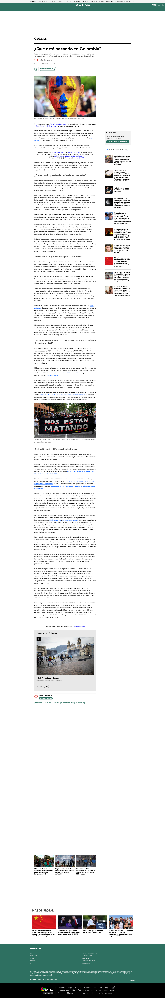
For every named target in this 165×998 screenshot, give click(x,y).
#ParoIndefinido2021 (59, 152)
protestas (38, 703)
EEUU (45, 42)
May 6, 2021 (80, 158)
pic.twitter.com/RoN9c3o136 (72, 156)
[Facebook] (39, 686)
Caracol (113, 988)
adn (107, 988)
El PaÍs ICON (86, 993)
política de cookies (87, 955)
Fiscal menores (52, 1)
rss (30, 963)
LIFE (72, 9)
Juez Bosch (101, 1)
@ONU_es (58, 156)
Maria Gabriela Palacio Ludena (45, 126)
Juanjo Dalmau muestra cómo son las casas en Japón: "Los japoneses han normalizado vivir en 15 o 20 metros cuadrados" (122, 160)
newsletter (33, 960)
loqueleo (101, 993)
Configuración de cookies (89, 953)
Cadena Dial (93, 990)
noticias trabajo (96, 9)
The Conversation (46, 60)
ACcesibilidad (86, 963)
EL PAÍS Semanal (99, 990)
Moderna (70, 993)
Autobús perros (109, 1)
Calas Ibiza (94, 1)
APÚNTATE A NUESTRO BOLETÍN (118, 141)
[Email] (47, 686)
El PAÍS (62, 988)
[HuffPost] (35, 948)
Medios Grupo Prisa (47, 993)
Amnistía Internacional (70, 520)
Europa (49, 42)
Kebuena (111, 990)
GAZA (53, 42)
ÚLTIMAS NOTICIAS (108, 9)
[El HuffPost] (83, 5)
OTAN (57, 42)
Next (90, 656)
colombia (48, 703)
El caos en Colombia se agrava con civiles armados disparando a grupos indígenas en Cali (43, 871)
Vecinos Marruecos (42, 1)
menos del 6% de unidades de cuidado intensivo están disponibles (62, 395)
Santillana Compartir (88, 988)
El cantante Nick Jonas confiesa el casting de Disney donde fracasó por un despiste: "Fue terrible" (122, 248)
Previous (40, 656)
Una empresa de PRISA (47, 989)
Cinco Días (86, 990)
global (60, 9)
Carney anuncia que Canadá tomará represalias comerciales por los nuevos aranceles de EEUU (69, 932)
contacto (32, 958)
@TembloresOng (74, 152)
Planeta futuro (105, 990)
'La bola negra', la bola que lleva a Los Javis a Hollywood (121, 189)
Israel (61, 42)
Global (40, 39)
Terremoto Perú (61, 1)
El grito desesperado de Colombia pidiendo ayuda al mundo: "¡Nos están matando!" (64, 871)
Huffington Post (65, 990)
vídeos (77, 9)
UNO (74, 990)
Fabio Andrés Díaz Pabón (58, 124)
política (53, 9)
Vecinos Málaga (119, 1)
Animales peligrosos (129, 1)
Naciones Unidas (55, 520)
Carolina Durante (77, 1)
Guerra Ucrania (38, 42)
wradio (79, 990)
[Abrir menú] (2, 5)
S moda (93, 993)
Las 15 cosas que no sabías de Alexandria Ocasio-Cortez (93, 931)
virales (66, 9)
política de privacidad (88, 960)
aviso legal (85, 958)
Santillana (79, 988)
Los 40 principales (71, 988)
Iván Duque (80, 703)
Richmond (61, 993)
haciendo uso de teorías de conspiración (68, 373)
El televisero (85, 9)
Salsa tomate (86, 1)
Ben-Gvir (69, 1)
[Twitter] (43, 686)
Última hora (154, 5)
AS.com (101, 988)
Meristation (109, 993)
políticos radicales (53, 375)
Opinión (56, 703)
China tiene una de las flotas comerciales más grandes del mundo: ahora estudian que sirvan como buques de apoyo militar (122, 262)
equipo (31, 953)
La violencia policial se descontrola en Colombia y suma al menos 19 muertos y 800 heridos (85, 871)
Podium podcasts (78, 993)
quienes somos (34, 955)
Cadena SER (95, 988)
